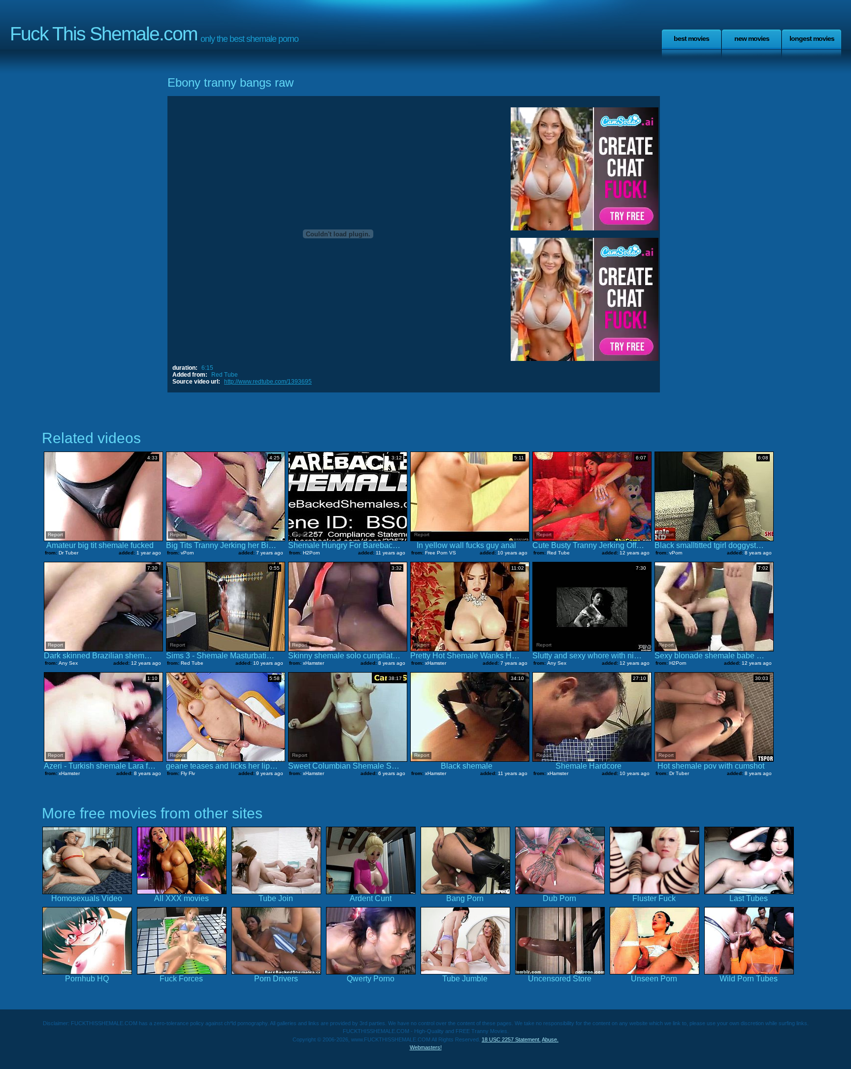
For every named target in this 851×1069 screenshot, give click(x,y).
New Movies (751, 38)
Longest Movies (811, 38)
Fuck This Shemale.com (103, 33)
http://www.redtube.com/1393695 (268, 381)
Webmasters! (426, 1047)
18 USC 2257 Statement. (511, 1039)
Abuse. (550, 1039)
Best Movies (691, 38)
